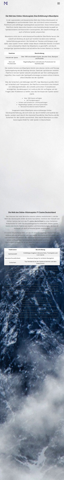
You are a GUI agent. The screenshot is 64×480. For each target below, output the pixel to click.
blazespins (11, 22)
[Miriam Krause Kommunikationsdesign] (5, 3)
